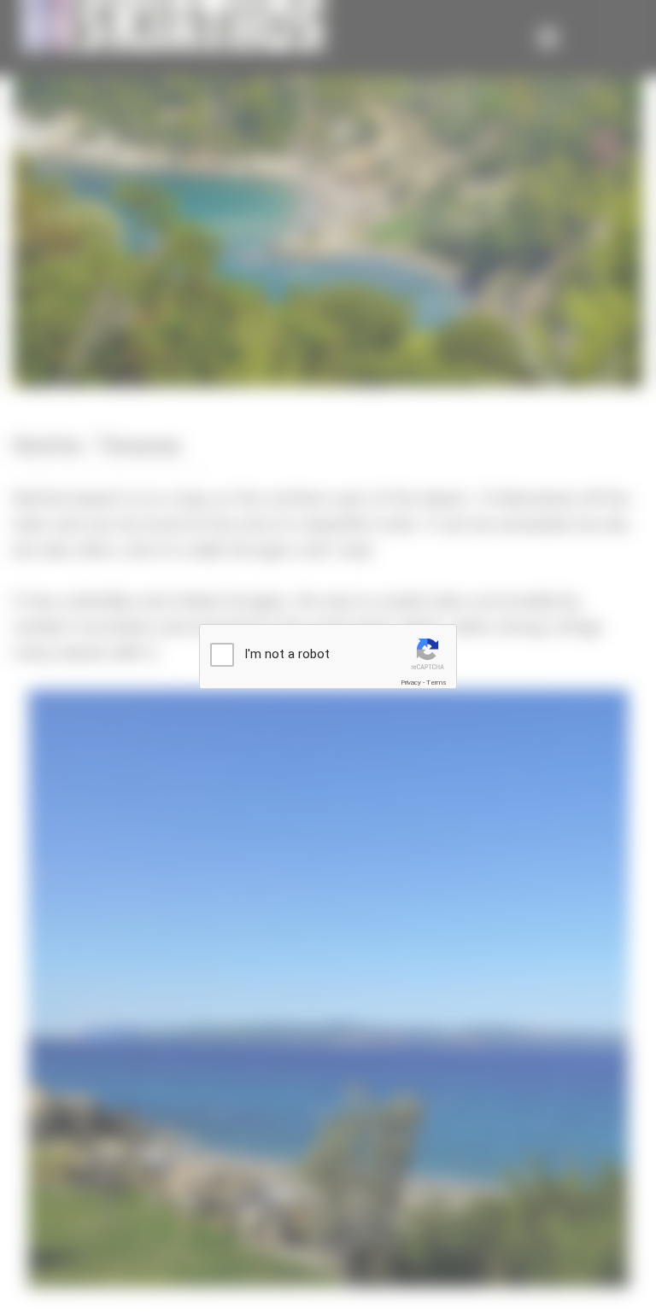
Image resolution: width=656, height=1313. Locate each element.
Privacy (411, 682)
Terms (436, 682)
